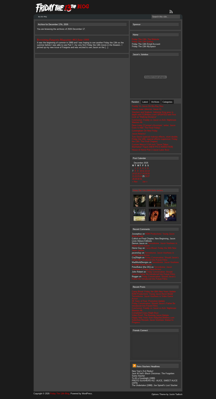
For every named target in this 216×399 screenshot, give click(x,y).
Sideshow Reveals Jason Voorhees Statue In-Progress (153, 321)
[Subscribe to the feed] (171, 11)
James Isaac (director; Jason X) (146, 109)
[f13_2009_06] (170, 221)
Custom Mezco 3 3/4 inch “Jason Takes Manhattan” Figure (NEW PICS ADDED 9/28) (152, 145)
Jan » (144, 181)
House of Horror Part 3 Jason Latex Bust (150, 150)
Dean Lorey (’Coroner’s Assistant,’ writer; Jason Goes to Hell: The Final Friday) (153, 126)
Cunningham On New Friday (144, 131)
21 (133, 176)
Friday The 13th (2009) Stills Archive (148, 190)
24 (141, 176)
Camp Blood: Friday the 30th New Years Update (154, 291)
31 (141, 179)
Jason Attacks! (139, 134)
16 (138, 173)
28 (133, 179)
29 (136, 179)
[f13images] (139, 207)
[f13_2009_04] (155, 221)
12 (146, 171)
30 (138, 179)
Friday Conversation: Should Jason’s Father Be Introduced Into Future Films (155, 258)
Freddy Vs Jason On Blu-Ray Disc (148, 106)
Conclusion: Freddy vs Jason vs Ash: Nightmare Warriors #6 (154, 121)
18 (143, 173)
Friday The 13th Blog (59, 393)
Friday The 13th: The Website (145, 39)
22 (136, 176)
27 (148, 176)
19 (146, 173)
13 (148, 171)
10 (141, 171)
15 (136, 173)
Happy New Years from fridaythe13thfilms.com (153, 317)
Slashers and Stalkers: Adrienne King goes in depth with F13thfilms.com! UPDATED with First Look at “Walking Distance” (154, 114)
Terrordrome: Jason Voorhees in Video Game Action (152, 268)
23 (138, 176)
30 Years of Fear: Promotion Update (148, 301)
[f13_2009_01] (155, 207)
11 (143, 171)
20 (148, 173)
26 (146, 176)
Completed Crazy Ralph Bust (145, 313)
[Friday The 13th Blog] (62, 7)
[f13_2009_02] (170, 207)
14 (133, 173)
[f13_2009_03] (139, 221)
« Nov (135, 181)
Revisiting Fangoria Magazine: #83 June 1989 (63, 39)
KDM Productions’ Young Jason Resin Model (152, 294)
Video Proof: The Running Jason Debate (150, 315)
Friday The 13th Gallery (142, 41)
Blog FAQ (42, 17)
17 (141, 173)
